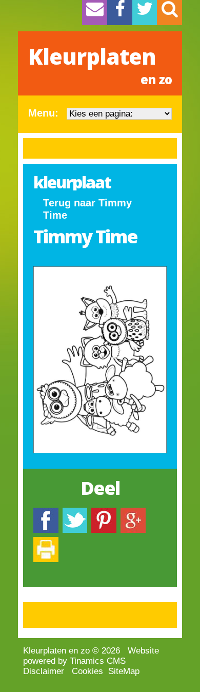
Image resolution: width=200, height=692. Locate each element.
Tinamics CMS (98, 661)
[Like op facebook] (45, 512)
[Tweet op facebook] (75, 512)
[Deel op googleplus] (133, 512)
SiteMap (123, 671)
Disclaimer (43, 671)
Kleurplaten (100, 65)
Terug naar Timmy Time (87, 209)
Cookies (87, 671)
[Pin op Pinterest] (103, 512)
